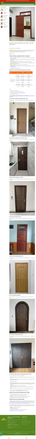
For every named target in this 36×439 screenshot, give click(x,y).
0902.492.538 (25, 95)
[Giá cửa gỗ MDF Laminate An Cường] (2, 27)
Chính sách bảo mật (24, 424)
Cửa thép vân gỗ (28, 401)
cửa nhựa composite (23, 57)
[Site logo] (2, 2)
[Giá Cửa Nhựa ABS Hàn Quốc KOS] (2, 16)
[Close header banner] (34, 0)
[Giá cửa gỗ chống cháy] (2, 23)
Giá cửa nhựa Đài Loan (5, 19)
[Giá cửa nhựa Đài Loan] (2, 20)
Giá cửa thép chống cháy (5, 9)
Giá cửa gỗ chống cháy (5, 22)
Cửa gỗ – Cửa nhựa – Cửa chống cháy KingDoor (18, 410)
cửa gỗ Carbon (24, 401)
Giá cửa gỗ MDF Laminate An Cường (5, 26)
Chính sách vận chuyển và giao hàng (26, 421)
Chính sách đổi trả (24, 418)
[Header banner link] (17, 0)
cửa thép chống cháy (13, 402)
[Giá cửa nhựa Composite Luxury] (2, 13)
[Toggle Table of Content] (13, 54)
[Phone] (1, 433)
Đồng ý (33, 437)
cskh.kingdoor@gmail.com (15, 408)
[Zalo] (1, 435)
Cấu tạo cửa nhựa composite (17, 68)
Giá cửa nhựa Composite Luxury (5, 12)
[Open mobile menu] (34, 2)
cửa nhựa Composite (15, 100)
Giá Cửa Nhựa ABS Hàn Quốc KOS (5, 15)
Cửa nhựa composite (11, 375)
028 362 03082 (20, 95)
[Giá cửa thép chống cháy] (2, 9)
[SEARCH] (34, 4)
